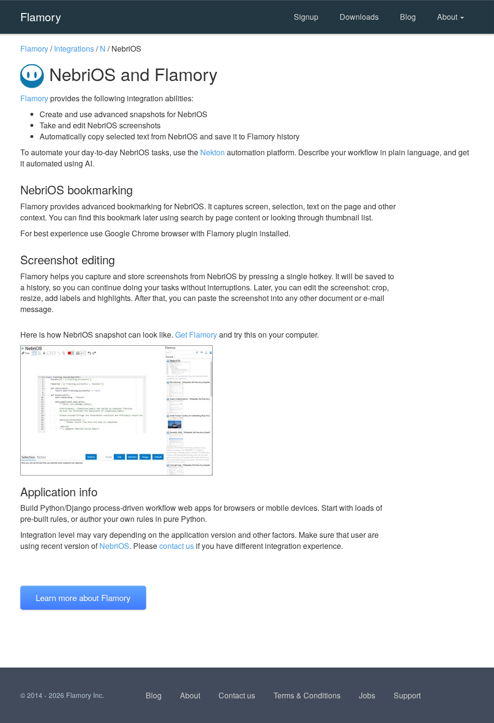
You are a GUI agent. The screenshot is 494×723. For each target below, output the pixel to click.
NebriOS (114, 545)
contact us (176, 545)
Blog (408, 16)
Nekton (212, 152)
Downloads (359, 16)
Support (407, 695)
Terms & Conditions (307, 695)
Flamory (40, 16)
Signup (306, 16)
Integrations (74, 48)
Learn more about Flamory (83, 597)
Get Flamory (196, 334)
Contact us (237, 695)
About (448, 16)
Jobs (367, 695)
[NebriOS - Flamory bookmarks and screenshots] (208, 410)
